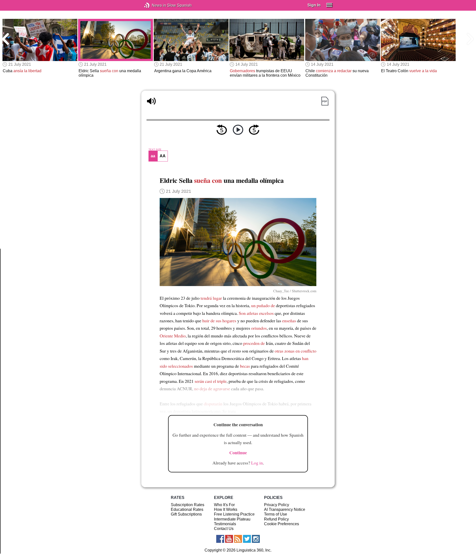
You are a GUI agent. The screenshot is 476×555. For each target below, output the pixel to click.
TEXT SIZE (155, 149)
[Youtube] (229, 539)
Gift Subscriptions (186, 514)
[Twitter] (247, 539)
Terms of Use (275, 514)
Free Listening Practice (234, 514)
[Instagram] (256, 539)
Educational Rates (187, 509)
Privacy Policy (276, 505)
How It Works (225, 509)
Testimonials (225, 524)
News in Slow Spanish (154, 5)
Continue (238, 452)
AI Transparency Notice (284, 509)
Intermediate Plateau (232, 519)
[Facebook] (220, 539)
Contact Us (224, 528)
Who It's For (224, 505)
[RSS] (238, 539)
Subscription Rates (187, 505)
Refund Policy (276, 519)
